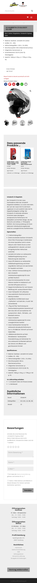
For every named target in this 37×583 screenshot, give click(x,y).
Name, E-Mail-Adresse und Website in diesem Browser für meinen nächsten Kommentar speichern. (19, 483)
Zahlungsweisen (18, 554)
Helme (10, 33)
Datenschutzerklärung (23, 474)
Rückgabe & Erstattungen (18, 558)
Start (6, 33)
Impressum (18, 547)
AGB (18, 552)
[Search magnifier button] (32, 11)
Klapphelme (16, 33)
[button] (5, 84)
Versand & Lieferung (18, 556)
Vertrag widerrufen (18, 569)
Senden (28, 490)
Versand (10, 71)
